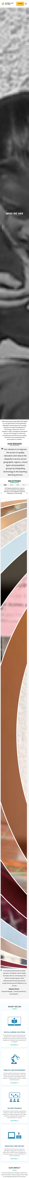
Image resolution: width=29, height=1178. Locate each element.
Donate (20, 3)
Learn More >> (14, 1045)
